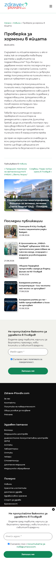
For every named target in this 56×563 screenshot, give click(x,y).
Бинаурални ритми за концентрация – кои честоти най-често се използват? (34, 286)
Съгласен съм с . (27, 545)
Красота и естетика (15, 488)
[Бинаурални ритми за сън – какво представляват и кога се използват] (10, 305)
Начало (7, 23)
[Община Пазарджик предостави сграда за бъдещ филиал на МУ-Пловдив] (10, 271)
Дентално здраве (13, 492)
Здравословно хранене (15, 496)
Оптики (8, 453)
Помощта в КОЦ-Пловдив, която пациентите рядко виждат (33, 229)
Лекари (7, 457)
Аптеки (8, 445)
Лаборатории (11, 449)
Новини (17, 23)
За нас (7, 399)
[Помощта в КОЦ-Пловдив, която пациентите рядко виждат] (10, 232)
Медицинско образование (17, 468)
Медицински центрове (16, 434)
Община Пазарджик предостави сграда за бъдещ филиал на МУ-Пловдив (34, 269)
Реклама (8, 414)
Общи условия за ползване (17, 410)
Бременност (11, 504)
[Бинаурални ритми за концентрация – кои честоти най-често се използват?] (10, 288)
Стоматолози (11, 460)
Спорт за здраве (12, 500)
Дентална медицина (14, 464)
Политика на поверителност (19, 406)
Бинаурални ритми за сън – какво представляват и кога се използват (34, 303)
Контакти (9, 403)
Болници (8, 430)
